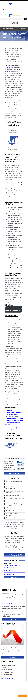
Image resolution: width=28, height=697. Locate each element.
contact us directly (10, 430)
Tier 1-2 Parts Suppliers (12, 414)
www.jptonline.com (9, 67)
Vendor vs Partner (8, 571)
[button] (14, 481)
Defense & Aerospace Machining (15, 418)
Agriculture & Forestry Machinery (15, 420)
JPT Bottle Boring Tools (9, 574)
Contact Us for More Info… (8, 603)
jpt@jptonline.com (9, 678)
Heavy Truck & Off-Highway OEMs (15, 412)
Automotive (9, 410)
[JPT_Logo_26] (14, 3)
